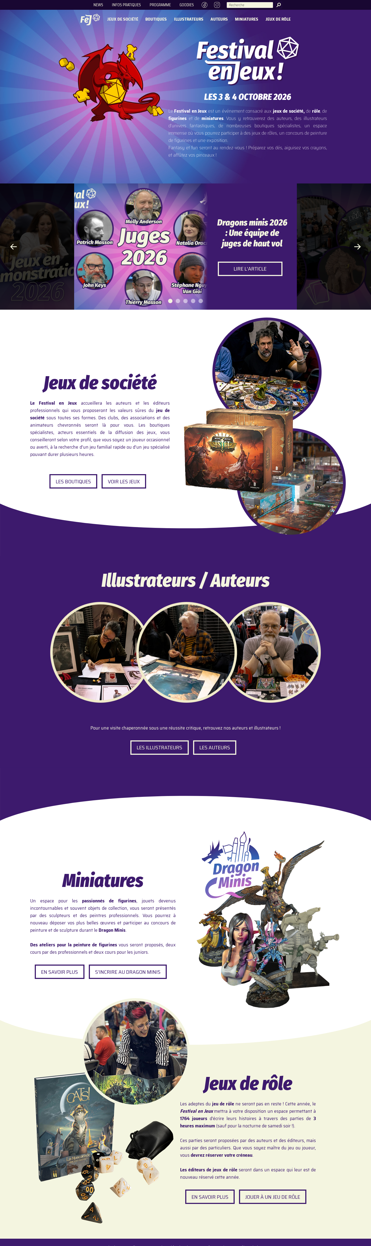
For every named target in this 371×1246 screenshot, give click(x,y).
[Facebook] (204, 5)
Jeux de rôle (278, 19)
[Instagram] (217, 5)
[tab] (170, 301)
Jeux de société (122, 19)
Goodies (187, 5)
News (98, 5)
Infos (126, 5)
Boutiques (156, 19)
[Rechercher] (278, 5)
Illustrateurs (188, 19)
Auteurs (219, 19)
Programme (160, 5)
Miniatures (246, 19)
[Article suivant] (357, 247)
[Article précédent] (13, 247)
